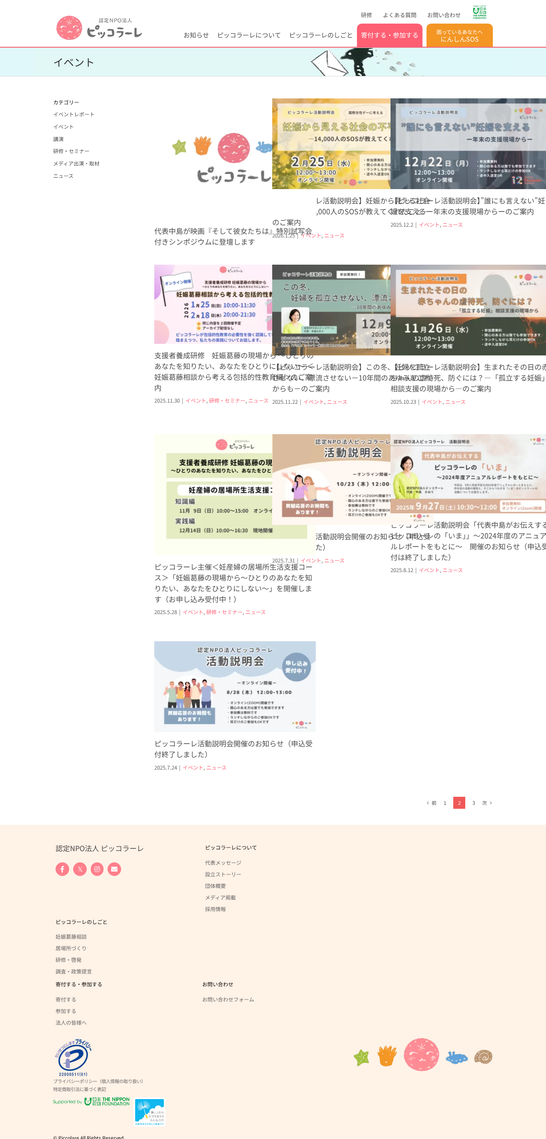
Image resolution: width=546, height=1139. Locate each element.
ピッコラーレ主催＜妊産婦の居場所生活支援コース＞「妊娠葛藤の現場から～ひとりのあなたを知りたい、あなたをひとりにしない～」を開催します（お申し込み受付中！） (233, 582)
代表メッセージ (223, 862)
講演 (58, 139)
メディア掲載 (220, 897)
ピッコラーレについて (231, 847)
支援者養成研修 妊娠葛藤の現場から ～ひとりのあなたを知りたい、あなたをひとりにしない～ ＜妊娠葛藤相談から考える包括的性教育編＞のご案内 (234, 371)
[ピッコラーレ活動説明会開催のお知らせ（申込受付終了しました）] (353, 479)
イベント (311, 235)
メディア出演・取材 (76, 163)
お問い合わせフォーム (228, 999)
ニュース (334, 235)
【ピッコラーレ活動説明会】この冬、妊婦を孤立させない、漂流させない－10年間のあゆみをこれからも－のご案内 (351, 377)
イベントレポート (74, 114)
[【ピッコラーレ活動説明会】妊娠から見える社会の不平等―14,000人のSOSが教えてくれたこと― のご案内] (353, 143)
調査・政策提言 (74, 971)
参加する (66, 1010)
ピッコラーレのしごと (82, 922)
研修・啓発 (69, 959)
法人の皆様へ (71, 1022)
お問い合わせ (217, 984)
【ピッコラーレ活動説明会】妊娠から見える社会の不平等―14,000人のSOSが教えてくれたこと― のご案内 (351, 211)
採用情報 (215, 908)
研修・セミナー (227, 400)
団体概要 (215, 885)
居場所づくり (71, 947)
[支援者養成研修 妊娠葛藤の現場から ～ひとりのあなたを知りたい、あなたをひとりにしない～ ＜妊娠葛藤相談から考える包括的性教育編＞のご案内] (235, 304)
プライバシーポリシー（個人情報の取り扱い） (99, 1081)
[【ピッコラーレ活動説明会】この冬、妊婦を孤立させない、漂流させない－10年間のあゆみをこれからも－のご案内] (353, 310)
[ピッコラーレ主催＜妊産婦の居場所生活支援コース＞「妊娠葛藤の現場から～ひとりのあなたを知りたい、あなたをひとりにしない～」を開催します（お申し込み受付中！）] (235, 494)
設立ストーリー (223, 874)
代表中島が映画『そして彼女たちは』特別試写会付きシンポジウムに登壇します (233, 236)
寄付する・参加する (79, 984)
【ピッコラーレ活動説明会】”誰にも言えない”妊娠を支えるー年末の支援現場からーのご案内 (468, 205)
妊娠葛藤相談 (71, 936)
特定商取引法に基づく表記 (79, 1089)
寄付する (66, 999)
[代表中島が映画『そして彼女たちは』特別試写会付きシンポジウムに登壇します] (235, 158)
